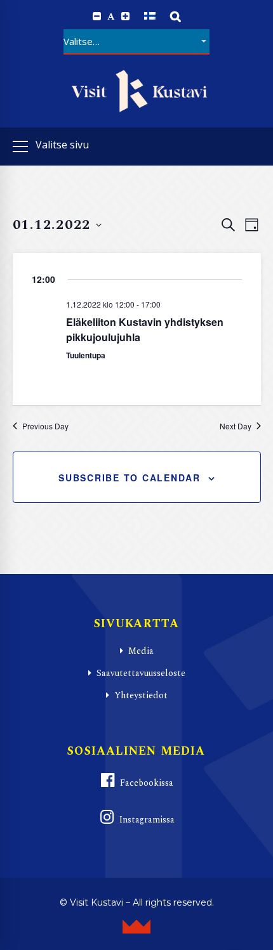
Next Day (235, 426)
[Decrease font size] (97, 16)
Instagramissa (147, 819)
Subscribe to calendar (129, 477)
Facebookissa (146, 783)
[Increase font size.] (125, 16)
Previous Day (45, 426)
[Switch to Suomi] (150, 16)
